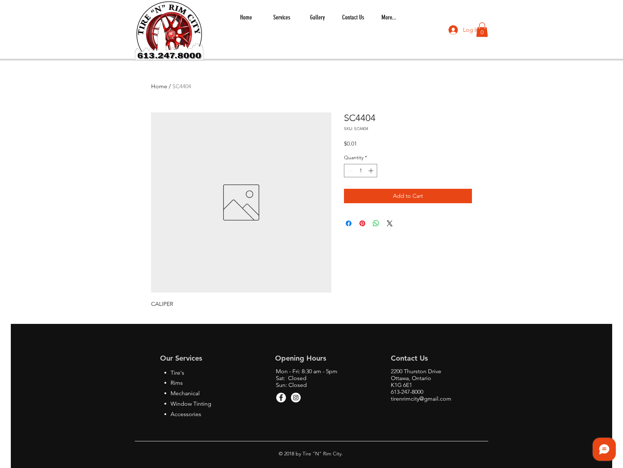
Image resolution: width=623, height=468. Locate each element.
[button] (482, 29)
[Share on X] (389, 223)
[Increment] (371, 170)
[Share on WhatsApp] (376, 223)
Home (159, 86)
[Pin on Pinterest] (362, 223)
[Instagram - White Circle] (296, 397)
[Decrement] (349, 170)
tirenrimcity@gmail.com (421, 398)
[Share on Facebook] (348, 223)
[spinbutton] (360, 170)
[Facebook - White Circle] (281, 397)
